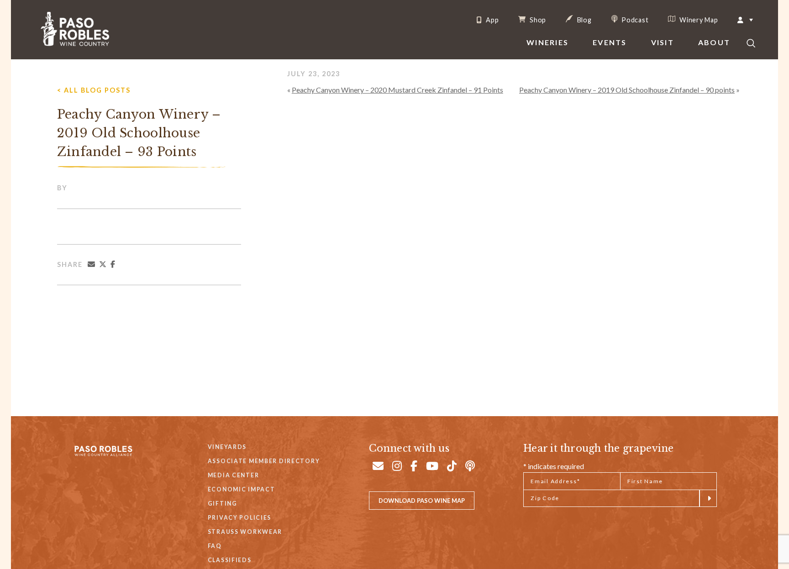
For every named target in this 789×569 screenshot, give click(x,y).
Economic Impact (241, 489)
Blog (583, 19)
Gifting (222, 503)
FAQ (215, 546)
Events (609, 42)
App (491, 20)
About (714, 42)
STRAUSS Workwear (245, 532)
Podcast (634, 19)
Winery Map (698, 19)
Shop (537, 19)
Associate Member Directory (264, 461)
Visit (662, 42)
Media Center (233, 475)
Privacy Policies (239, 518)
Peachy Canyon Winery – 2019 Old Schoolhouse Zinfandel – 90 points (627, 89)
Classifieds (230, 560)
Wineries (547, 42)
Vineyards (227, 447)
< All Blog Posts (94, 90)
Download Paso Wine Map (422, 500)
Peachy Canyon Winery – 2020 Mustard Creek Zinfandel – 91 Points (397, 89)
